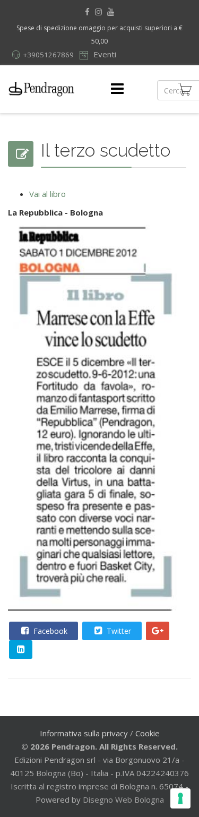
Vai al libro (47, 193)
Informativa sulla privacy (84, 733)
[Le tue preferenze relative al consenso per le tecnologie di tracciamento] (180, 798)
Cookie (147, 733)
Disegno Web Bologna (123, 799)
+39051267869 (48, 54)
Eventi (103, 54)
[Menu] (117, 89)
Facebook (49, 631)
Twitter (118, 631)
